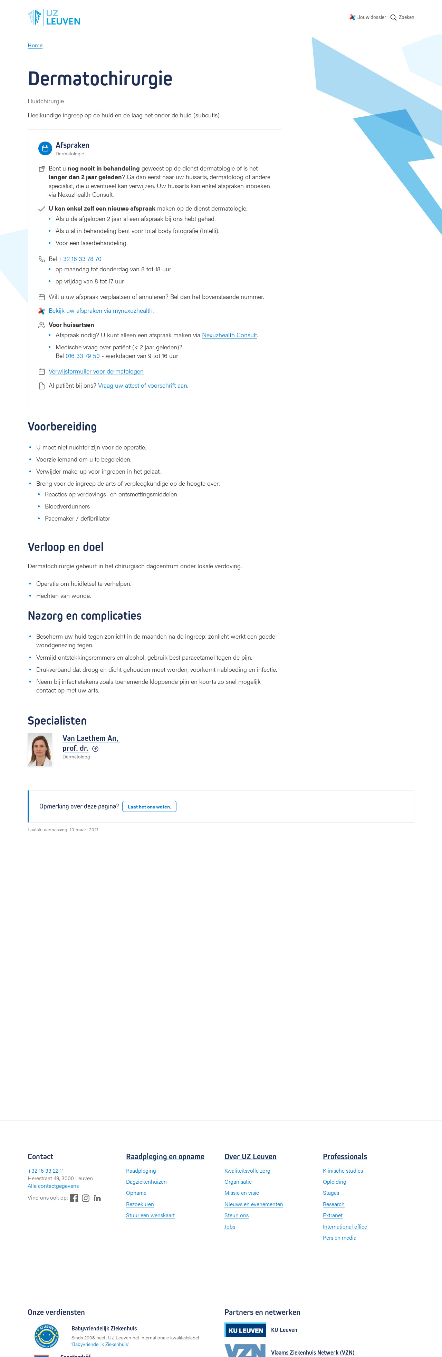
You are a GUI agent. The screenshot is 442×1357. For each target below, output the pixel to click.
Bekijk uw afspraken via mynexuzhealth (101, 310)
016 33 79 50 (83, 355)
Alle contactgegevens (53, 1186)
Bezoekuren (140, 1204)
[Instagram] (85, 1198)
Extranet (333, 1215)
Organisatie (238, 1181)
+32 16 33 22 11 (46, 1170)
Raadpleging (141, 1170)
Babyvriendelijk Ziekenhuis (100, 1343)
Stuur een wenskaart (150, 1215)
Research (334, 1204)
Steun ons (236, 1215)
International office (345, 1226)
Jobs (229, 1226)
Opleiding (334, 1181)
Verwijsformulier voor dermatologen (96, 371)
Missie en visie (241, 1192)
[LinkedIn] (97, 1197)
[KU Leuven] (245, 1329)
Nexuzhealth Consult (229, 334)
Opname (136, 1192)
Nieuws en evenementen (253, 1204)
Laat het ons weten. (149, 806)
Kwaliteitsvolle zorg (247, 1170)
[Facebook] (74, 1197)
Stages (331, 1192)
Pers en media (339, 1237)
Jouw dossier (371, 17)
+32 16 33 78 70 (79, 258)
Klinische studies (343, 1170)
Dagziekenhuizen (146, 1181)
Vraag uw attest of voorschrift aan (142, 385)
